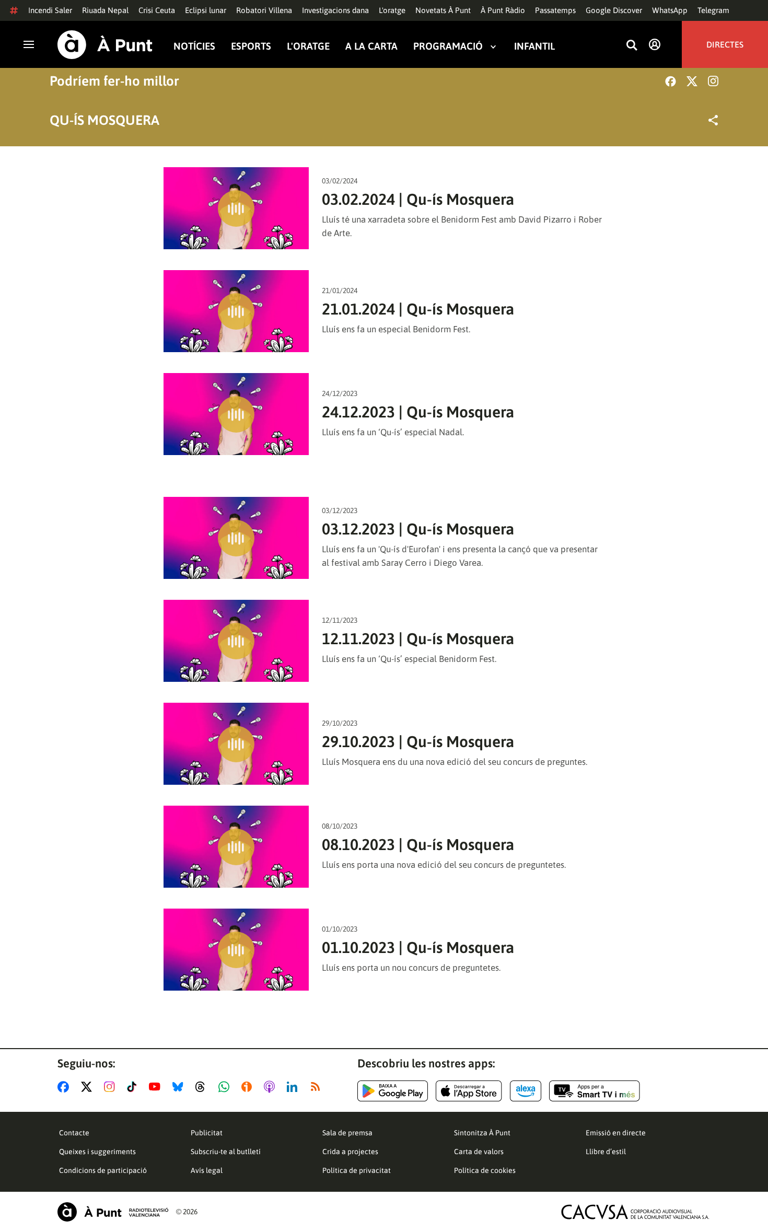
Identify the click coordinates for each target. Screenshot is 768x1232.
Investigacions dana (335, 10)
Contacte (74, 1133)
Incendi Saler (50, 10)
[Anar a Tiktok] (134, 1086)
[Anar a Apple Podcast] (271, 1086)
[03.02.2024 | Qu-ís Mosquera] (236, 208)
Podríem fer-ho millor (114, 81)
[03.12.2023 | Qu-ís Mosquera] (236, 538)
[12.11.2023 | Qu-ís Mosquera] (236, 641)
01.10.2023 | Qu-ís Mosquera (418, 947)
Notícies (194, 46)
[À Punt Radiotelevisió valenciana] (112, 1212)
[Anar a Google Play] (392, 1090)
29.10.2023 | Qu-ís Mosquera (418, 741)
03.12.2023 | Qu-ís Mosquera (418, 528)
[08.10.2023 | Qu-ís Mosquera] (236, 847)
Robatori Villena (264, 10)
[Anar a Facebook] (65, 1086)
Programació (448, 46)
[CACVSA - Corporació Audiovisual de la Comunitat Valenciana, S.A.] (635, 1212)
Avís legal (207, 1170)
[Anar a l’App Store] (469, 1090)
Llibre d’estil (606, 1151)
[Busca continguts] (631, 46)
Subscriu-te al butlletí (226, 1151)
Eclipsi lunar (205, 10)
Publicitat (207, 1133)
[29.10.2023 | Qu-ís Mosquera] (236, 744)
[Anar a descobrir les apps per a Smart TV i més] (594, 1090)
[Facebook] (670, 81)
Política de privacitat (356, 1170)
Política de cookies (485, 1170)
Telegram (713, 10)
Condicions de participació (103, 1170)
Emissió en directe (616, 1133)
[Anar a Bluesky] (180, 1086)
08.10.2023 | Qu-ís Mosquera (418, 844)
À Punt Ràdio (503, 10)
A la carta (371, 46)
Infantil (534, 46)
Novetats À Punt (443, 10)
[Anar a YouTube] (157, 1086)
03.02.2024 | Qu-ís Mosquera (418, 199)
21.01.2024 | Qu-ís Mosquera (418, 308)
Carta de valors (479, 1151)
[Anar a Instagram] (111, 1086)
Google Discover (614, 10)
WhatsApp (670, 10)
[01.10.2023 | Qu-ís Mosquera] (236, 950)
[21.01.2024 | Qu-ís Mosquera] (236, 311)
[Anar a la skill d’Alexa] (525, 1090)
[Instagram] (713, 81)
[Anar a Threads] (203, 1086)
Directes (724, 44)
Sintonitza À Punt (482, 1133)
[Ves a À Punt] (105, 44)
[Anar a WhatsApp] (226, 1086)
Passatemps (555, 10)
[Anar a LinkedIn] (294, 1086)
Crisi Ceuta (156, 10)
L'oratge (392, 10)
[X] (691, 81)
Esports (251, 46)
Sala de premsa (347, 1133)
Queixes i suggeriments (97, 1151)
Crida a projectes (350, 1151)
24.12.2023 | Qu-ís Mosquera (418, 411)
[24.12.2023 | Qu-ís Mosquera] (236, 414)
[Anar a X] (88, 1086)
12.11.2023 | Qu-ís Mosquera (418, 638)
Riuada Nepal (105, 10)
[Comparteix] (713, 120)
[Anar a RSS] (317, 1086)
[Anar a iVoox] (248, 1086)
